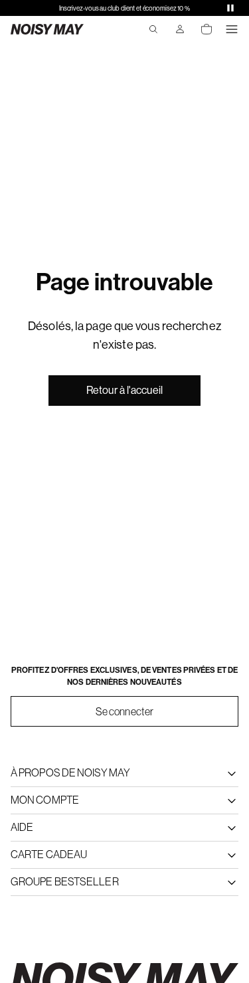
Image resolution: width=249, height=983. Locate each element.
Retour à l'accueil (124, 390)
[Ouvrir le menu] (231, 29)
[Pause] (230, 8)
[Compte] (180, 29)
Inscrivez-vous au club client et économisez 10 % (124, 8)
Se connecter (124, 711)
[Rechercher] (153, 29)
